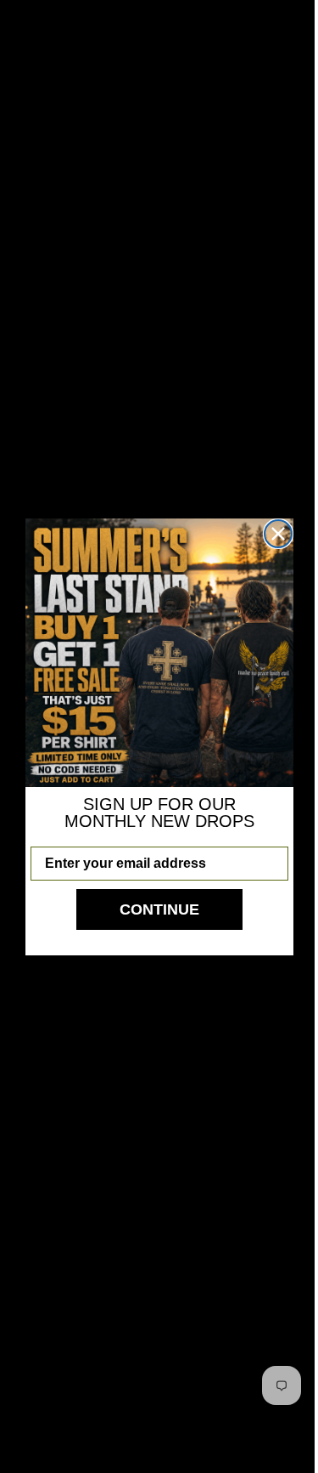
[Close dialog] (271, 533)
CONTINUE (152, 909)
